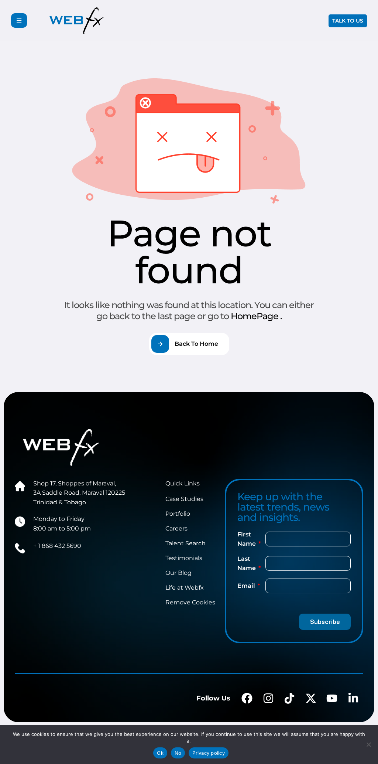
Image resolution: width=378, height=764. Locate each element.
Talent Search (185, 543)
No (178, 753)
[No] (368, 744)
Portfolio (177, 513)
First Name (247, 539)
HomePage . (256, 316)
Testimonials (183, 558)
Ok (160, 753)
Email (247, 585)
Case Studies (184, 498)
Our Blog (178, 572)
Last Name (247, 563)
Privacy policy (208, 753)
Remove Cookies (190, 602)
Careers (176, 528)
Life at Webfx (184, 587)
